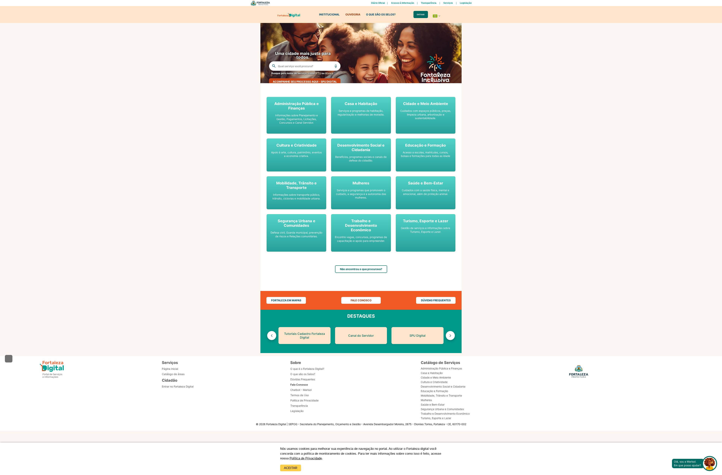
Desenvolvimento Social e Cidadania (443, 386)
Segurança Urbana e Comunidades (442, 409)
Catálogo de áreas (173, 374)
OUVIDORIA (352, 14)
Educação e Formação (434, 391)
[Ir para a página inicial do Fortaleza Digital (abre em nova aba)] (52, 369)
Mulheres (426, 400)
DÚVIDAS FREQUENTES (436, 300)
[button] (296, 115)
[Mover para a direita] (450, 335)
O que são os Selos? (302, 374)
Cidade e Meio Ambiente (436, 377)
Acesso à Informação (402, 3)
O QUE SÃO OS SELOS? (381, 14)
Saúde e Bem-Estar (432, 404)
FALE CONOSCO (361, 300)
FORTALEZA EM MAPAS (286, 300)
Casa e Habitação (432, 373)
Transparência (428, 3)
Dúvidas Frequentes (302, 379)
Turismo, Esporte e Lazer (436, 418)
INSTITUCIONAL (329, 14)
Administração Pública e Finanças (441, 368)
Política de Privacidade (306, 458)
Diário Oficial (378, 3)
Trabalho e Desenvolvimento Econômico (445, 413)
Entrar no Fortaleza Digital (177, 386)
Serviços (448, 3)
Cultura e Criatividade (434, 382)
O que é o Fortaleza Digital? (307, 368)
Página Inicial (170, 368)
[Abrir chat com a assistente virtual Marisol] (709, 463)
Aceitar (290, 468)
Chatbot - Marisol (301, 389)
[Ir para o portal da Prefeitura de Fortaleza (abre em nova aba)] (579, 372)
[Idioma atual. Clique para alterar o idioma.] (436, 16)
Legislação (466, 3)
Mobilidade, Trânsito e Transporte (441, 395)
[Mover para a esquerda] (271, 335)
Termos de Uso (299, 395)
